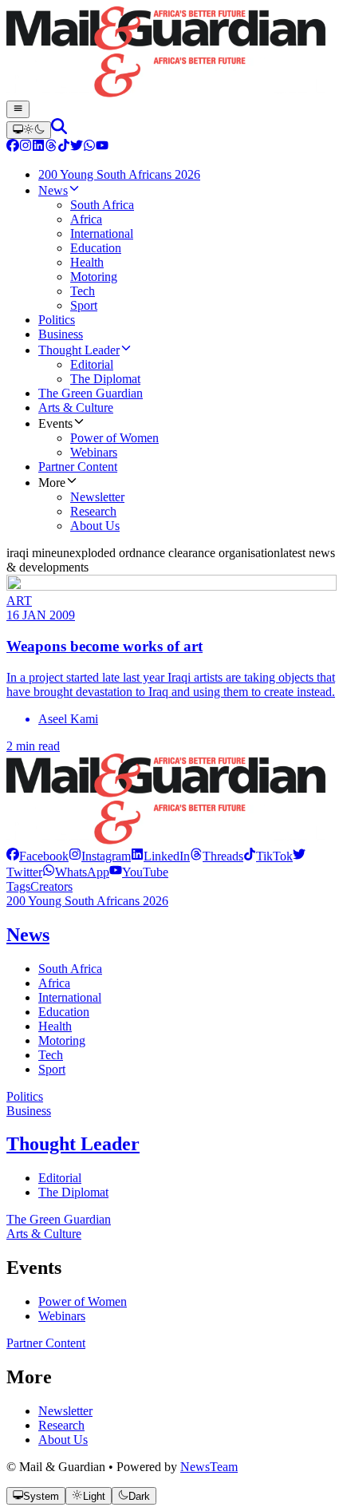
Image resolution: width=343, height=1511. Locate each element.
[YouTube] (102, 147)
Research (61, 1425)
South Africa (70, 968)
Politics (24, 1096)
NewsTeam (209, 1466)
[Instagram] (25, 147)
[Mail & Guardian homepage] (171, 53)
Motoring (61, 1040)
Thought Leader (73, 1143)
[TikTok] (63, 147)
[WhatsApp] (89, 147)
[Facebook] (12, 147)
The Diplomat (73, 1192)
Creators (51, 886)
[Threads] (51, 147)
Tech (50, 1055)
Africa (54, 983)
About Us (63, 1439)
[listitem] (37, 856)
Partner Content (45, 1343)
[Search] (59, 129)
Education (63, 1012)
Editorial (59, 1178)
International (69, 997)
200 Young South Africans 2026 (87, 901)
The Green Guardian (58, 1219)
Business (28, 1110)
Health (55, 1026)
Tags (18, 886)
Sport (51, 1069)
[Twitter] (76, 147)
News (27, 934)
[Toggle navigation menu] (18, 109)
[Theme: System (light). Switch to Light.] (28, 130)
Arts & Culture (43, 1233)
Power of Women (82, 1301)
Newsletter (65, 1411)
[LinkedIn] (38, 147)
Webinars (61, 1316)
